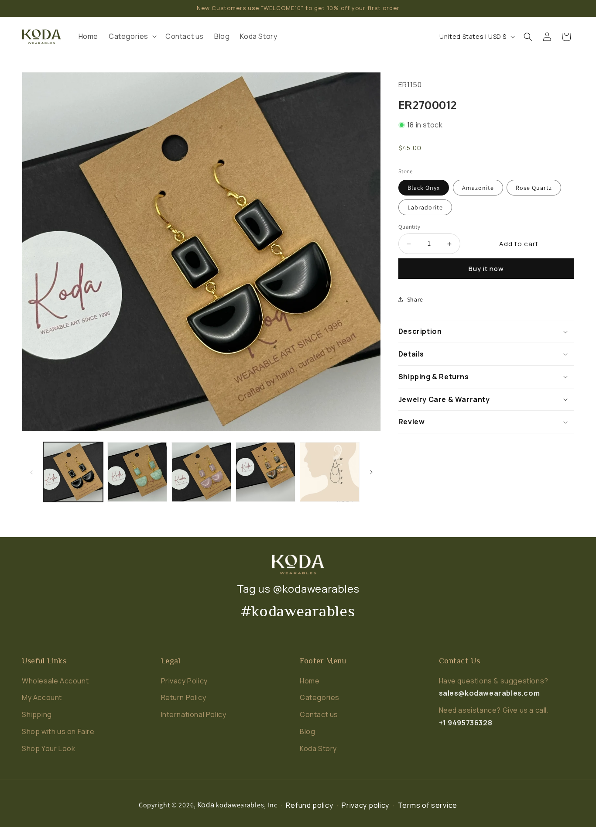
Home (309, 681)
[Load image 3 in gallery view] (201, 472)
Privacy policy (365, 805)
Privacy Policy (184, 681)
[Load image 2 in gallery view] (137, 472)
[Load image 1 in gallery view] (73, 472)
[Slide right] (371, 472)
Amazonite (478, 188)
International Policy (193, 714)
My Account (42, 697)
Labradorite (425, 207)
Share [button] (415, 299)
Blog (307, 731)
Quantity (409, 226)
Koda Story (318, 748)
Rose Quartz (534, 188)
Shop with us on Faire (58, 731)
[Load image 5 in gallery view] (330, 472)
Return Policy (183, 697)
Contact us (319, 714)
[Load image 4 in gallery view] (265, 472)
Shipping (37, 714)
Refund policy (309, 805)
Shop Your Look (48, 748)
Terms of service (427, 805)
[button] (131, 36)
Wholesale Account (55, 681)
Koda (206, 805)
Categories (319, 697)
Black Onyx (424, 188)
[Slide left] (31, 472)
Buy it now (486, 268)
